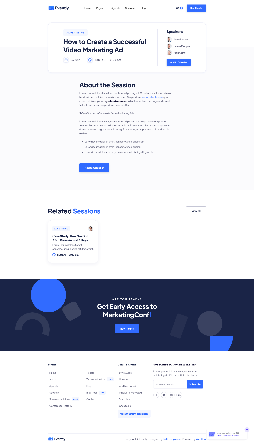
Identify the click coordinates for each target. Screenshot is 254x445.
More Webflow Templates (134, 413)
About (52, 379)
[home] (58, 8)
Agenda (115, 8)
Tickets (90, 372)
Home (87, 8)
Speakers (130, 8)
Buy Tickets (196, 8)
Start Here (124, 399)
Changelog (125, 405)
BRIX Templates (171, 439)
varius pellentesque (152, 97)
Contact (90, 399)
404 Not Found (127, 385)
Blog (143, 8)
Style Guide (125, 372)
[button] (101, 8)
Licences (124, 379)
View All (196, 210)
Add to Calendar (178, 62)
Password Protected (130, 392)
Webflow (201, 439)
